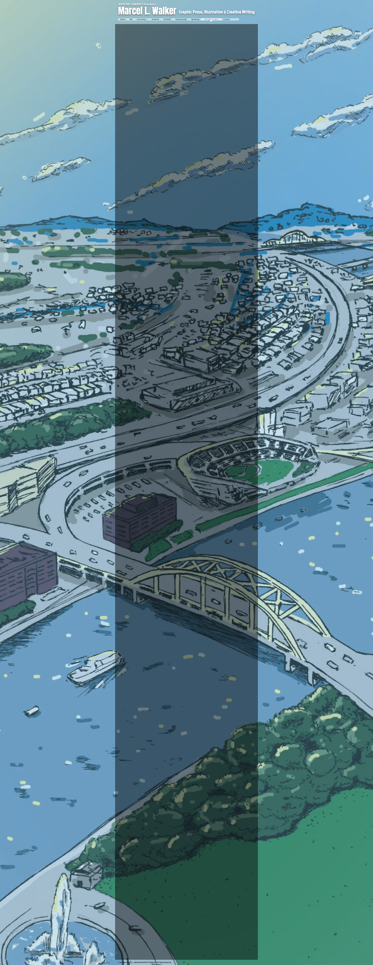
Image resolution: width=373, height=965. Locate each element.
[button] (155, 20)
